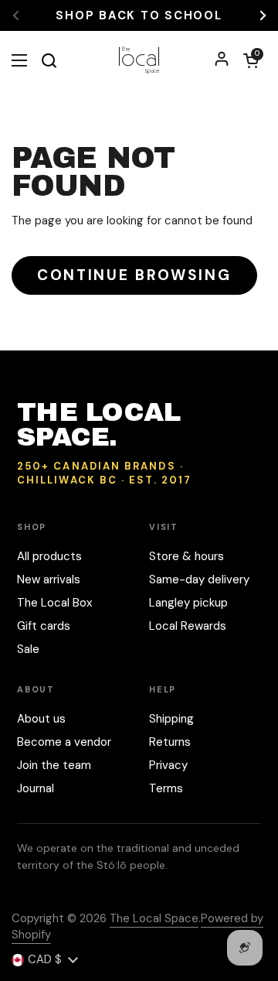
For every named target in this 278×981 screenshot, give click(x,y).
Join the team (54, 765)
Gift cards (43, 626)
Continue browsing (134, 275)
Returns (170, 742)
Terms (166, 788)
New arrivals (48, 579)
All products (49, 556)
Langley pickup (188, 602)
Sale (28, 649)
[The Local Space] (139, 60)
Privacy (168, 765)
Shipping (171, 718)
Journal (35, 788)
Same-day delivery (199, 579)
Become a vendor (64, 742)
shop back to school (139, 16)
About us (41, 718)
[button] (251, 60)
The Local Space (154, 918)
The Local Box (54, 602)
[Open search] (48, 60)
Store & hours (186, 556)
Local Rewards (187, 626)
